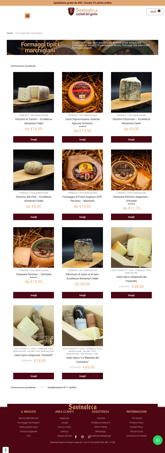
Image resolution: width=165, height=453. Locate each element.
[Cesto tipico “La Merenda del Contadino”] (82, 325)
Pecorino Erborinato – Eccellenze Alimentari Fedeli (131, 121)
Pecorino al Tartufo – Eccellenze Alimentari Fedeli (33, 121)
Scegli (33, 139)
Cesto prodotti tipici (122, 270)
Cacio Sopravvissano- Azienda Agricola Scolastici (82, 121)
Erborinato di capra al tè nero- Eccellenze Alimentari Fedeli (82, 276)
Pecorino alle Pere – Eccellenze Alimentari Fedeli (33, 199)
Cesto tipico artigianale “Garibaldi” (33, 355)
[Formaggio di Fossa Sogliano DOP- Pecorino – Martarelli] (82, 169)
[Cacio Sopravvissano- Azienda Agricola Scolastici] (82, 92)
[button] (27, 15)
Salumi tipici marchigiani (40, 351)
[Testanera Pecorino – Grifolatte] (33, 247)
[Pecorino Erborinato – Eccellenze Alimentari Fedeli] (131, 92)
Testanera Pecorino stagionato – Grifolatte (131, 199)
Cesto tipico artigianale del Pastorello (131, 279)
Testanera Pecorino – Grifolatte (33, 274)
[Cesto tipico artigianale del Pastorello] (131, 247)
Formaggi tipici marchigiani (33, 115)
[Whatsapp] (89, 436)
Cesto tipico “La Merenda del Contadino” (82, 359)
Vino (96, 354)
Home (10, 33)
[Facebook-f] (75, 436)
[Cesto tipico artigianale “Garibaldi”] (33, 325)
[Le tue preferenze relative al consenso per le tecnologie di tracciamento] (6, 450)
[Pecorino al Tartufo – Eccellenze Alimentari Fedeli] (33, 92)
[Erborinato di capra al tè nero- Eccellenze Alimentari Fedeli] (82, 247)
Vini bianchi (86, 354)
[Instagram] (82, 436)
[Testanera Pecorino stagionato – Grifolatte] (131, 169)
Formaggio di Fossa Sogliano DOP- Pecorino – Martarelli (82, 199)
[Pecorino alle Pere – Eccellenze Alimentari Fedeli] (33, 169)
